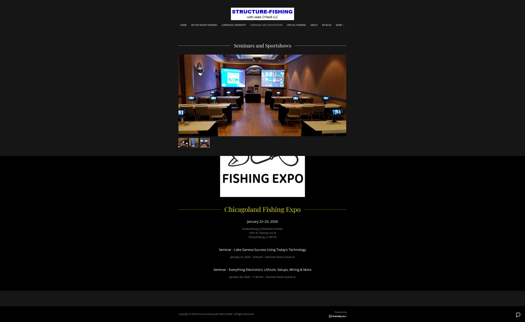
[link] (262, 13)
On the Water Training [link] (204, 25)
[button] (340, 25)
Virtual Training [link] (296, 25)
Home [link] (183, 25)
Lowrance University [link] (234, 25)
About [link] (314, 25)
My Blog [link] (327, 25)
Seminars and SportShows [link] (266, 25)
